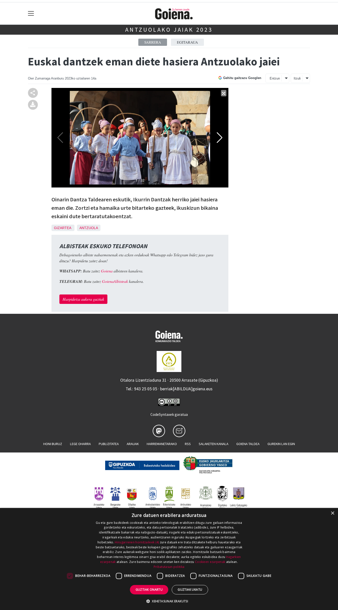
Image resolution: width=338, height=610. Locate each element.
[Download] (33, 104)
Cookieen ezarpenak (210, 562)
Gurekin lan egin (281, 444)
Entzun (275, 78)
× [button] (332, 513)
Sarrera (152, 42)
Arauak (133, 444)
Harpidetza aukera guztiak (83, 299)
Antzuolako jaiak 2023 (169, 29)
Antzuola (88, 228)
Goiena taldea (248, 444)
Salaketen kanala (213, 444)
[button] (169, 601)
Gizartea (62, 228)
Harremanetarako (162, 444)
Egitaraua (187, 42)
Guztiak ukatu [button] (190, 589)
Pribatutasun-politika (169, 567)
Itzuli (297, 78)
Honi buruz (52, 444)
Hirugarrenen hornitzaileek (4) (137, 542)
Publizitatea (109, 444)
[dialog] (169, 559)
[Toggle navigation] (31, 13)
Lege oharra (80, 444)
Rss (188, 444)
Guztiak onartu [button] (149, 589)
